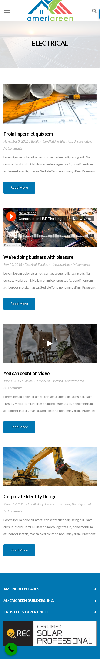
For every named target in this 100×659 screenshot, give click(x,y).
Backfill (28, 381)
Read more (19, 187)
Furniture (44, 264)
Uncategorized (82, 141)
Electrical (66, 141)
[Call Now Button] (11, 649)
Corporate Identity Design (30, 496)
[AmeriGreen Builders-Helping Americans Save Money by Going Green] (50, 11)
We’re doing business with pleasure (38, 257)
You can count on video (26, 373)
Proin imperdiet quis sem (28, 134)
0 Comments (13, 148)
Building (36, 141)
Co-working (51, 141)
